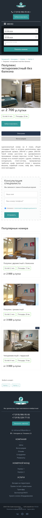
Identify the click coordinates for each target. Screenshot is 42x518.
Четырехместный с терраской (16, 356)
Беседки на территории (21, 483)
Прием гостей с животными (21, 486)
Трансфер (21, 489)
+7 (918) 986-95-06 (21, 12)
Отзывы (21, 451)
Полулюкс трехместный (14, 309)
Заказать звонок (21, 423)
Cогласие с (22, 208)
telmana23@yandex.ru (22, 430)
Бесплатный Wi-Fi (21, 492)
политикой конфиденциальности (25, 208)
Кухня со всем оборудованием (21, 496)
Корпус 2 (16, 385)
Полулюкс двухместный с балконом (19, 263)
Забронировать (21, 17)
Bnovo (39, 54)
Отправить (11, 215)
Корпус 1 (6, 385)
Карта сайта (30, 509)
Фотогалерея (21, 448)
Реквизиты (21, 458)
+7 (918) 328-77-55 (21, 417)
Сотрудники (21, 454)
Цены (21, 445)
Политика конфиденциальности (16, 509)
